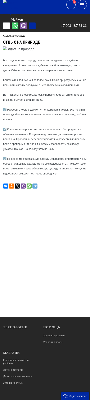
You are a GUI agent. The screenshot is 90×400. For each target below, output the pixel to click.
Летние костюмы (13, 369)
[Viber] (23, 186)
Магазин (11, 352)
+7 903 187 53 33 (74, 26)
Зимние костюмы (13, 383)
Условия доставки (54, 335)
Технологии (15, 327)
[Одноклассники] (11, 186)
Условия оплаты (53, 342)
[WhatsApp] (29, 186)
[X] (17, 186)
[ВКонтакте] (5, 186)
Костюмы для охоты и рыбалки (16, 362)
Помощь (51, 327)
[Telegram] (34, 186)
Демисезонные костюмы (17, 376)
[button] (75, 396)
